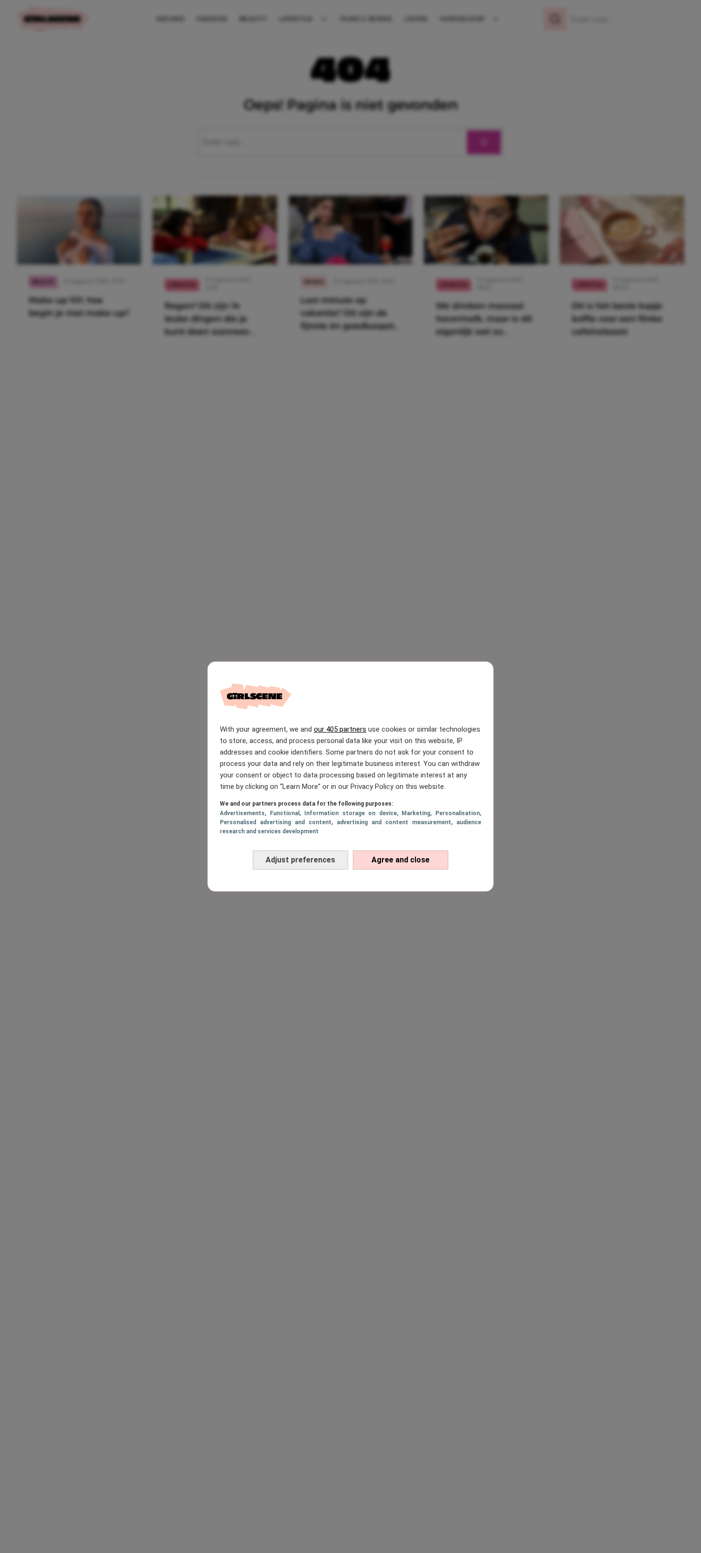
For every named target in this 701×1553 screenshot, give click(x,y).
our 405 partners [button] (340, 729)
